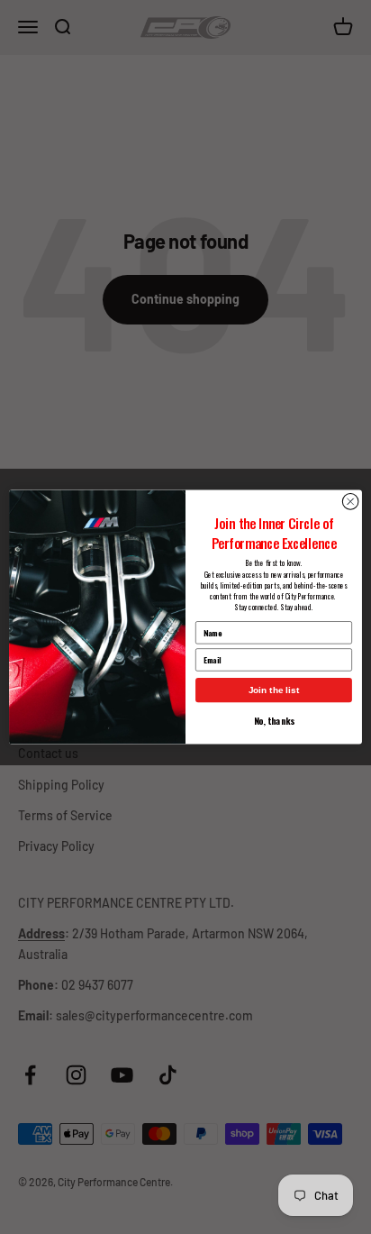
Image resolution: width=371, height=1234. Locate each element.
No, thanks (274, 720)
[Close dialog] (350, 502)
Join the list (274, 690)
